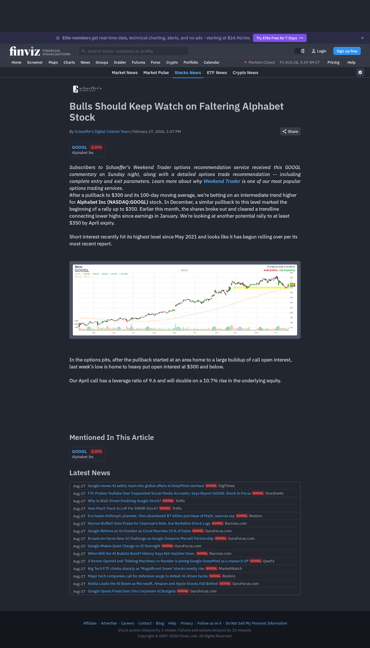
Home (16, 62)
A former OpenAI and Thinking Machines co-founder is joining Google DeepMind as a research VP (168, 561)
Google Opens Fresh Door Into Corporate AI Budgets (132, 591)
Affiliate (90, 623)
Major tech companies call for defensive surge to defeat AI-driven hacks (148, 576)
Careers (127, 623)
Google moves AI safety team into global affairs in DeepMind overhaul (146, 485)
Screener (35, 62)
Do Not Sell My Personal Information (256, 623)
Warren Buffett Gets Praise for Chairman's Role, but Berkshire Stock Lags (149, 523)
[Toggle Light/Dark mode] (300, 51)
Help (351, 62)
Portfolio (191, 62)
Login (321, 51)
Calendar (211, 62)
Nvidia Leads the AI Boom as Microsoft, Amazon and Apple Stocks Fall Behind (153, 583)
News (85, 62)
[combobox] (133, 51)
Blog (160, 623)
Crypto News (245, 72)
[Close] (362, 38)
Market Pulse (156, 72)
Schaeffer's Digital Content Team (102, 131)
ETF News (217, 72)
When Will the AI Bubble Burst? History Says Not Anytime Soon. (141, 553)
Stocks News (188, 72)
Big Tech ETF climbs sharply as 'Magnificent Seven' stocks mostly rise (146, 568)
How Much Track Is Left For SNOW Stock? (123, 508)
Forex (155, 62)
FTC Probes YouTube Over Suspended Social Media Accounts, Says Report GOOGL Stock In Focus (169, 493)
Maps (53, 62)
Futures (138, 62)
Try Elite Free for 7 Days (276, 38)
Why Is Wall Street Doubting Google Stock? (124, 500)
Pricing (333, 62)
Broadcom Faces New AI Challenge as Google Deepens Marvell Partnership (151, 538)
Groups (102, 62)
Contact (145, 623)
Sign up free (347, 51)
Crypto (172, 62)
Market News (125, 72)
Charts (69, 62)
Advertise (109, 623)
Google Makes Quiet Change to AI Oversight (124, 546)
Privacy (187, 623)
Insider (120, 62)
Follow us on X (209, 623)
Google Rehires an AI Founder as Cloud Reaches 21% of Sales (139, 530)
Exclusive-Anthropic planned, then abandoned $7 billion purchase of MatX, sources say (161, 515)
